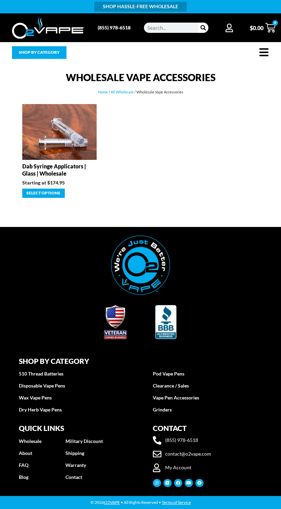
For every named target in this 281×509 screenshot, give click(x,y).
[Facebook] (178, 483)
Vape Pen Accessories (176, 397)
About (25, 453)
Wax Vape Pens (35, 397)
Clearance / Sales (171, 386)
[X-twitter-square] (167, 483)
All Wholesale (122, 92)
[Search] (203, 28)
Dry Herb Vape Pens (40, 409)
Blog (23, 477)
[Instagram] (157, 483)
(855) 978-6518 (114, 27)
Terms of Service (176, 502)
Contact (73, 477)
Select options (43, 192)
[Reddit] (199, 483)
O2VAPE (112, 502)
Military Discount (84, 441)
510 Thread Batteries (41, 374)
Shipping (74, 453)
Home (103, 92)
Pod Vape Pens (168, 374)
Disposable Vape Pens (42, 386)
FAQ (23, 465)
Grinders (162, 409)
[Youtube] (189, 483)
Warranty (75, 465)
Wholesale (30, 441)
